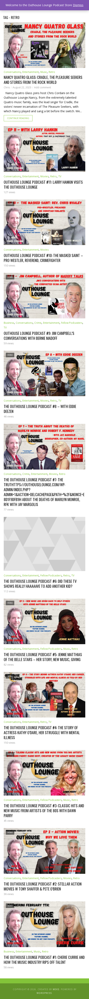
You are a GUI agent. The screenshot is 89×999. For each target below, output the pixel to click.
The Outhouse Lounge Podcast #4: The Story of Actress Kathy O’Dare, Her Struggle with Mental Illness (42, 732)
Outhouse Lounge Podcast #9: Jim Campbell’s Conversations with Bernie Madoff (39, 336)
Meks (56, 989)
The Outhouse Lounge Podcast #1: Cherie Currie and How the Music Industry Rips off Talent (44, 960)
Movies (44, 176)
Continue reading (18, 118)
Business (9, 323)
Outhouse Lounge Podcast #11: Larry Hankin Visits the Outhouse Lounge (43, 184)
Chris (7, 87)
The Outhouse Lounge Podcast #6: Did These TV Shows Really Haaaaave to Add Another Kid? (40, 584)
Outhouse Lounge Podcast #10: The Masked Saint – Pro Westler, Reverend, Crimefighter (43, 258)
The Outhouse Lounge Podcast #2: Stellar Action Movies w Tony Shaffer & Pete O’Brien (43, 886)
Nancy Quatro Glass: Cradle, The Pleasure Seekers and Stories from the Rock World (43, 80)
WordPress (44, 993)
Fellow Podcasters (71, 323)
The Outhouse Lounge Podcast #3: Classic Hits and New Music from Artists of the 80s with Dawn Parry (44, 810)
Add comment (42, 87)
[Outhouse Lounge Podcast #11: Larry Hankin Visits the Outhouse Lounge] (44, 149)
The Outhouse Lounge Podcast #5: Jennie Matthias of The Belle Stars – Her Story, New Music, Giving (43, 657)
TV (59, 176)
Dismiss (78, 5)
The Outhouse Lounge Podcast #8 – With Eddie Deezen (40, 409)
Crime (37, 323)
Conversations (12, 72)
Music (43, 72)
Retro (52, 72)
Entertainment (30, 72)
